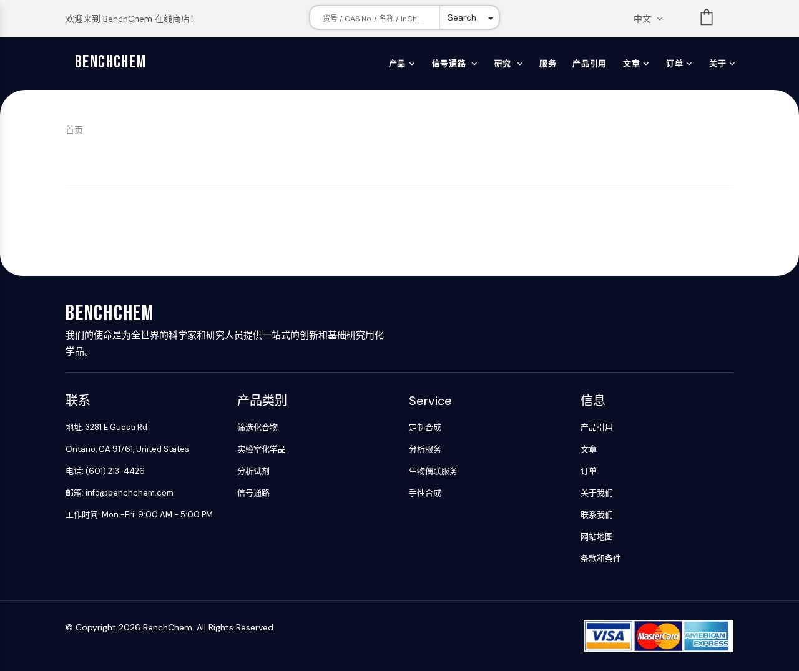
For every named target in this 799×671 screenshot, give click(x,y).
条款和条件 (601, 558)
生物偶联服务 (433, 471)
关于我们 (597, 492)
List (706, 19)
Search (462, 17)
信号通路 (450, 63)
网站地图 (597, 536)
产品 (397, 63)
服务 (547, 63)
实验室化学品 (261, 449)
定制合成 (425, 427)
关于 (717, 63)
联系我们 (597, 514)
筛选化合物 (257, 427)
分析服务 (425, 449)
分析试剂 (253, 471)
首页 (74, 129)
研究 (504, 63)
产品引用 (589, 63)
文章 (631, 63)
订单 (674, 63)
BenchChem (111, 62)
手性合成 (425, 492)
